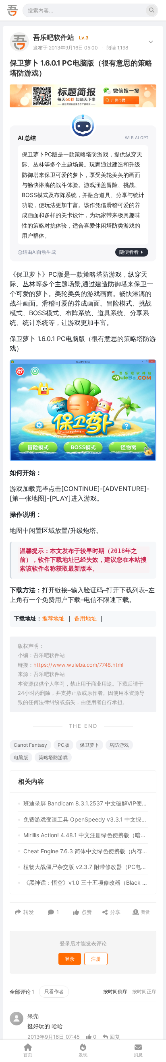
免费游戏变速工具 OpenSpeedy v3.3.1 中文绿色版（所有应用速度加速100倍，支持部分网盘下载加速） (85, 819)
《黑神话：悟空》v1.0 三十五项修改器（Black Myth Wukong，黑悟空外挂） (85, 882)
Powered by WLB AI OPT (136, 138)
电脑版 (21, 757)
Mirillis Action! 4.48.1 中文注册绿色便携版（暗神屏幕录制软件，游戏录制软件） (85, 835)
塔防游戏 (119, 745)
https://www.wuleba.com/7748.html (78, 664)
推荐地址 (53, 618)
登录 (70, 959)
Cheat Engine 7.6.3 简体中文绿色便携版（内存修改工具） (85, 851)
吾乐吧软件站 (53, 37)
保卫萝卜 (89, 745)
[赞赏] (136, 912)
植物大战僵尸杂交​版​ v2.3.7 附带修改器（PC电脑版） (85, 866)
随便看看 (129, 252)
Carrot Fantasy (30, 745)
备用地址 (85, 618)
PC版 (63, 745)
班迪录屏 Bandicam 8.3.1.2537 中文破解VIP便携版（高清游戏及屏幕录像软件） (85, 803)
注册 (96, 959)
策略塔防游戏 (53, 757)
